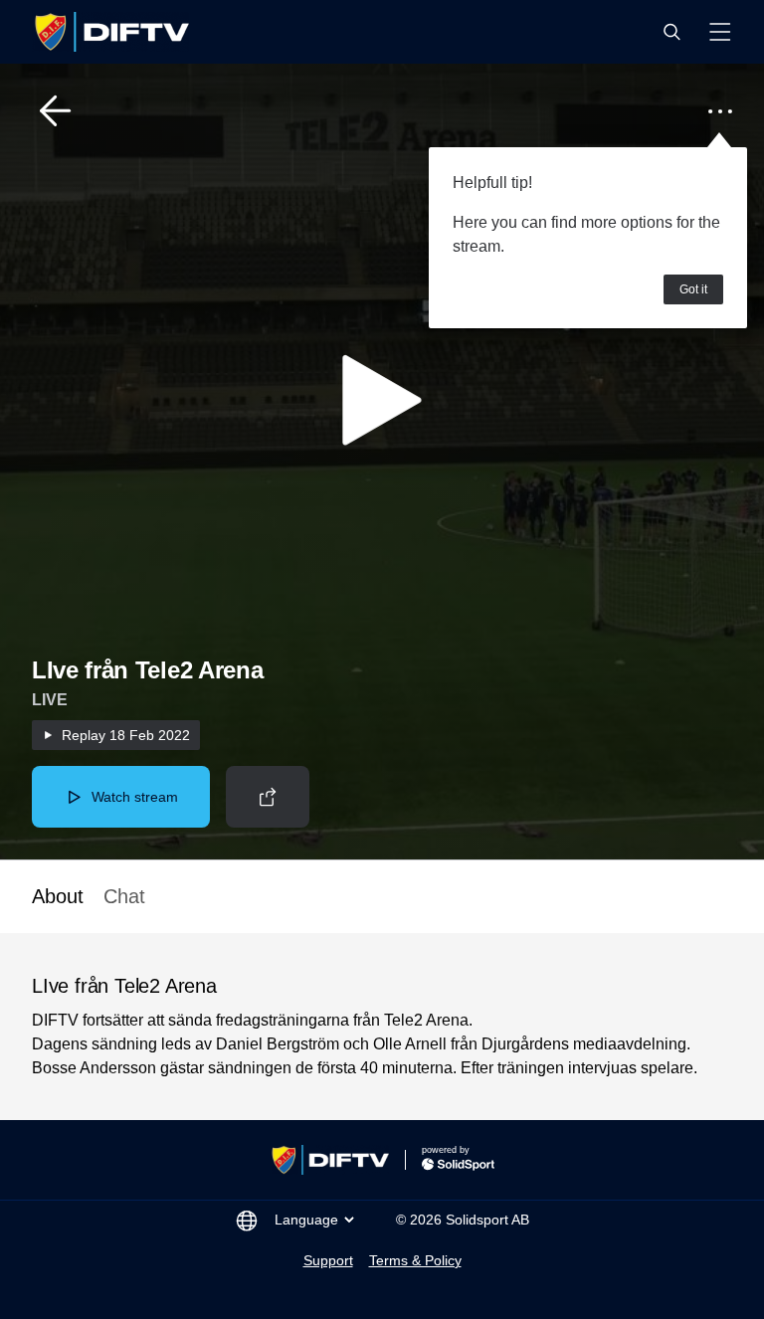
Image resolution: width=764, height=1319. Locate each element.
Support (328, 1260)
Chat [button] (124, 896)
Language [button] (306, 1219)
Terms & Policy (415, 1260)
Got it (693, 289)
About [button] (58, 896)
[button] (671, 32)
